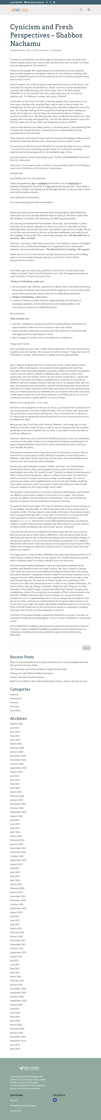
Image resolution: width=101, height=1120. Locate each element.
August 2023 (16, 864)
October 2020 (17, 996)
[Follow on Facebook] (55, 1100)
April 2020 (15, 1020)
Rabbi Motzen (19, 50)
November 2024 (18, 803)
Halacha (14, 694)
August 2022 (16, 912)
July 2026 (14, 727)
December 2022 (18, 896)
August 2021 (16, 956)
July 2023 (14, 868)
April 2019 (15, 1048)
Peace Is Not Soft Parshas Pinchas (27, 677)
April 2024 (15, 832)
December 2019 (18, 1036)
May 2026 (15, 735)
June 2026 (15, 731)
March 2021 (16, 976)
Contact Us (15, 1110)
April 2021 (15, 972)
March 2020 (16, 1024)
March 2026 (16, 743)
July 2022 (14, 916)
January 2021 (16, 984)
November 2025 (18, 759)
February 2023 (17, 888)
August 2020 (16, 1004)
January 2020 (16, 1032)
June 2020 (15, 1012)
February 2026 (17, 747)
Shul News (15, 710)
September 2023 (18, 860)
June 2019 (15, 1044)
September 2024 (18, 812)
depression (25, 520)
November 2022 (18, 900)
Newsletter (15, 1105)
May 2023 (15, 876)
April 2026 (15, 739)
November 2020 (18, 992)
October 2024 (17, 808)
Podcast (14, 702)
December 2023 (18, 848)
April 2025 (15, 787)
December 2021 (18, 940)
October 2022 (17, 904)
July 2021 (14, 960)
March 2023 (16, 884)
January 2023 (16, 892)
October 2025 (17, 763)
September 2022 (18, 908)
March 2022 (16, 928)
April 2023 (15, 880)
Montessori (16, 698)
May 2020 (15, 1016)
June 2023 (15, 872)
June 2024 (15, 824)
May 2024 (15, 828)
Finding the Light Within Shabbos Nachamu (31, 673)
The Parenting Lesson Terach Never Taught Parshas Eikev (38, 669)
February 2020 (17, 1028)
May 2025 (15, 783)
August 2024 (16, 816)
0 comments (55, 50)
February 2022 (17, 932)
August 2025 (16, 771)
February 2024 (17, 840)
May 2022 (15, 924)
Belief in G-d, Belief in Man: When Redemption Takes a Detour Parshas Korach (48, 681)
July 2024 (14, 820)
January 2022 (16, 936)
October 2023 (17, 856)
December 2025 (18, 755)
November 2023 (18, 852)
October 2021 (17, 948)
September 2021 (18, 952)
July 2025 (14, 775)
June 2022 (15, 920)
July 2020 (14, 1008)
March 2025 (16, 791)
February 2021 (17, 980)
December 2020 (18, 988)
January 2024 (16, 844)
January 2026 (16, 751)
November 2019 (18, 1040)
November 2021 (18, 944)
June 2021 (15, 964)
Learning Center (29, 1105)
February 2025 (17, 796)
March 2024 (16, 836)
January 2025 (16, 799)
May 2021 (15, 968)
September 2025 (18, 767)
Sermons (44, 50)
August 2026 (16, 723)
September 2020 (18, 1000)
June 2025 (15, 779)
